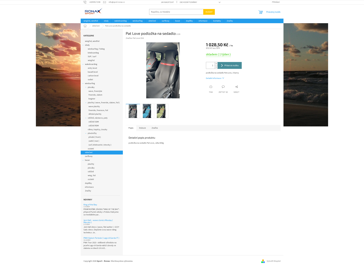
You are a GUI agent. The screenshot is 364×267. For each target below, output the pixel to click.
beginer (92, 98)
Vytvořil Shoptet (274, 261)
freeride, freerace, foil (98, 110)
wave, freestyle (95, 91)
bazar (87, 160)
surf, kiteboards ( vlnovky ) (100, 144)
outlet (90, 79)
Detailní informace (213, 78)
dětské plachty (95, 114)
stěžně (91, 171)
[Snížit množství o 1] (216, 67)
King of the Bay (90, 204)
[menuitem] (91, 21)
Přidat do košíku (231, 65)
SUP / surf (92, 56)
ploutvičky (92, 133)
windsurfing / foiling (96, 49)
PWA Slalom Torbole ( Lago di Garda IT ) (101, 238)
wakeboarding (91, 64)
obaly (87, 45)
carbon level (93, 75)
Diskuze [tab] (142, 128)
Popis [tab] (131, 128)
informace (89, 187)
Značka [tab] (155, 128)
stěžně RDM (94, 125)
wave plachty (94, 106)
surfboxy (89, 156)
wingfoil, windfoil (92, 41)
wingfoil (91, 60)
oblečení (88, 152)
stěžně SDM (94, 121)
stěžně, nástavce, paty (98, 118)
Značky (88, 190)
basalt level (93, 72)
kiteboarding (93, 52)
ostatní (91, 148)
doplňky (88, 183)
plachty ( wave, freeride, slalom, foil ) (104, 102)
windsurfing (90, 83)
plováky (91, 87)
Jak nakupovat (167, 2)
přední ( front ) (95, 137)
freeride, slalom (95, 94)
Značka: (135, 38)
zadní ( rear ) (94, 141)
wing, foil (92, 175)
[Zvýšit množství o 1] (216, 63)
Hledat (209, 12)
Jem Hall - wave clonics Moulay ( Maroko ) (98, 221)
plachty (91, 164)
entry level (92, 68)
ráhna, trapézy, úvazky (97, 129)
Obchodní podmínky (188, 2)
